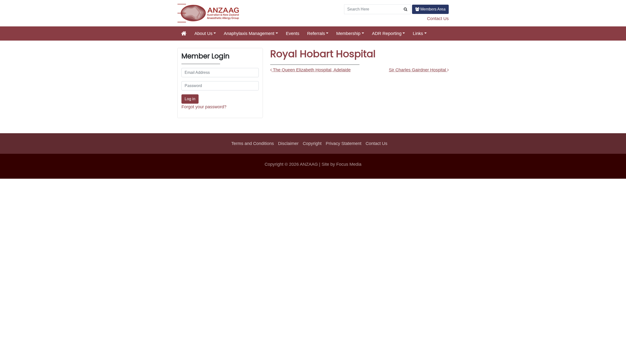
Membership (348, 33)
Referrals (316, 33)
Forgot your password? (203, 106)
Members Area (432, 9)
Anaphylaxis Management (249, 33)
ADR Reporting (387, 33)
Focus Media (348, 164)
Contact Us (438, 18)
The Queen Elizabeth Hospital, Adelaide (311, 69)
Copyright (312, 143)
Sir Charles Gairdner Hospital (418, 69)
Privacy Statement (343, 143)
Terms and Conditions (252, 143)
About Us (203, 33)
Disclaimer (288, 143)
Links (418, 33)
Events (292, 33)
